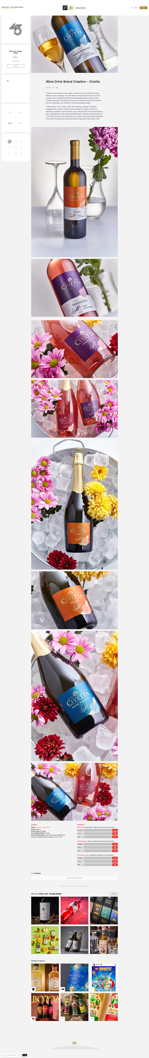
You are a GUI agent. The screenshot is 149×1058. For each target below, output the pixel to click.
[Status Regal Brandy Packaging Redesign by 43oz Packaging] (104, 1041)
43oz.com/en (15, 61)
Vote (115, 960)
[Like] (115, 18)
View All (114, 1024)
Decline (19, 1055)
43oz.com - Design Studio (43, 957)
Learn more (13, 1055)
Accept (24, 1055)
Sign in (136, 8)
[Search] (132, 8)
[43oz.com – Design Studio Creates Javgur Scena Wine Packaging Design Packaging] (45, 1041)
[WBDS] (9, 141)
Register (143, 8)
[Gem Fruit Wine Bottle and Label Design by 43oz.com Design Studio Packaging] (74, 1041)
